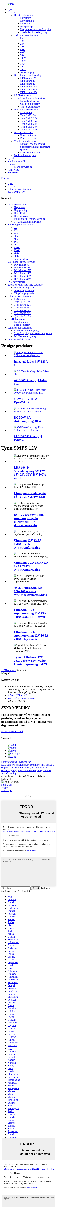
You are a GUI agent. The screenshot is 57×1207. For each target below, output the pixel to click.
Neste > (9, 670)
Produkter (12, 12)
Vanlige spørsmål (16, 161)
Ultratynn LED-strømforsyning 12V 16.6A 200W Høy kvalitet (31, 635)
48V (22, 49)
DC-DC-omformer (23, 132)
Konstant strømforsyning (32, 144)
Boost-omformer (28, 135)
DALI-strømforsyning (31, 152)
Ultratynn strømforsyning (26, 109)
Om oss (11, 164)
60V (22, 52)
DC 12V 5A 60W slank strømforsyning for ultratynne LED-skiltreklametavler (29, 520)
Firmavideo (13, 169)
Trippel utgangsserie (30, 106)
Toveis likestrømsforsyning (33, 32)
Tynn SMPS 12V (29, 118)
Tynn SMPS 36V (29, 126)
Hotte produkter (9, 761)
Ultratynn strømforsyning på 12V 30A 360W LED (30, 495)
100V (23, 58)
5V (21, 38)
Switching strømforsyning (27, 35)
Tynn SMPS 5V (28, 115)
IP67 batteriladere (23, 95)
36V (22, 46)
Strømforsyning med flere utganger (31, 98)
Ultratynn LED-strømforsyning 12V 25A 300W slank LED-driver (30, 613)
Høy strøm (25, 18)
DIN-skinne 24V (28, 86)
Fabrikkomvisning (23, 166)
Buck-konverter (28, 138)
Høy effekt (25, 23)
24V (22, 43)
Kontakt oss (13, 172)
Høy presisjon (27, 26)
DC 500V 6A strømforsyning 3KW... (29, 419)
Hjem (10, 9)
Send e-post (7, 784)
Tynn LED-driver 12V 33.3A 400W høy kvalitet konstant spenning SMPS (30, 660)
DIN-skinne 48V (28, 92)
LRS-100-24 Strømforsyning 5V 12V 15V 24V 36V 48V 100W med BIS (30, 473)
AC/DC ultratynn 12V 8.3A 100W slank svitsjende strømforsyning (30, 591)
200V (23, 66)
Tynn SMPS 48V (29, 129)
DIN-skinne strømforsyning (27, 75)
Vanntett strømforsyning (26, 141)
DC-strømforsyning (23, 15)
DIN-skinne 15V (28, 83)
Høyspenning (27, 20)
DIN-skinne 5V (28, 78)
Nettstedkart (25, 761)
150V (23, 63)
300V (23, 69)
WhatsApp (6, 790)
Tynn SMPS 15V (29, 121)
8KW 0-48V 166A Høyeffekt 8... (25, 400)
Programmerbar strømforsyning (35, 29)
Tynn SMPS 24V (29, 123)
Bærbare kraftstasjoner (25, 155)
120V (23, 60)
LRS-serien (26, 112)
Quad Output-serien (30, 103)
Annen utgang (27, 72)
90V (22, 55)
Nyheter (12, 158)
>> (14, 670)
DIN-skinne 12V (28, 81)
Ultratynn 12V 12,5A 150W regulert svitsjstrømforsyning (27, 544)
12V (22, 40)
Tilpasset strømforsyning (30, 770)
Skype (4, 787)
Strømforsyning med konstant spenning (33, 333)
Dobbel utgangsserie (30, 101)
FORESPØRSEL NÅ (12, 731)
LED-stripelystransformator (14, 764)
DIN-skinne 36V (28, 89)
